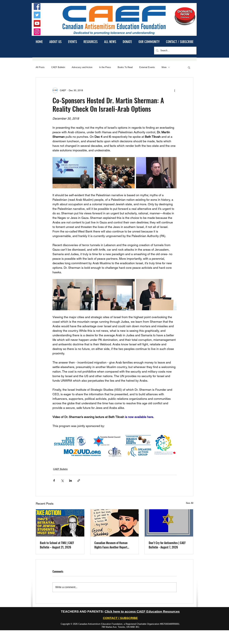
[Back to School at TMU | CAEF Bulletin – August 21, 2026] (60, 523)
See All (189, 503)
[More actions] (175, 90)
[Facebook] (37, 6)
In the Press (105, 67)
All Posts (40, 67)
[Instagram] (37, 31)
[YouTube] (37, 23)
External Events (147, 67)
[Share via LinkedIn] (70, 480)
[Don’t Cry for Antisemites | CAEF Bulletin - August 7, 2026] (169, 523)
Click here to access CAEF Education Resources (142, 611)
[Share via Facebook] (54, 480)
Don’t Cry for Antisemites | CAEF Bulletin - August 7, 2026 (167, 545)
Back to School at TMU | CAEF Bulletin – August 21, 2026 (57, 545)
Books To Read (125, 67)
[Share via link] (78, 480)
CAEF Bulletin (58, 67)
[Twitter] (37, 15)
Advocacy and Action (82, 67)
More (164, 67)
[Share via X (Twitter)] (62, 480)
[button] (55, 41)
